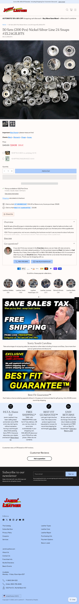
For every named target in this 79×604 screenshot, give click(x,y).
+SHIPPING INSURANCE (20, 159)
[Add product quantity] (12, 171)
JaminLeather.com (8, 549)
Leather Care (45, 529)
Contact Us (6, 556)
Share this (9, 209)
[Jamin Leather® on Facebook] (3, 520)
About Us (5, 552)
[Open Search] (67, 10)
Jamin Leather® (19, 600)
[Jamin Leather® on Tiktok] (16, 520)
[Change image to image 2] (12, 124)
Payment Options (47, 539)
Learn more (61, 1)
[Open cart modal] (71, 10)
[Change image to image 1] (5, 124)
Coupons (5, 536)
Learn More (52, 423)
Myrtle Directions (8, 563)
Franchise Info (7, 559)
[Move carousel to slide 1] (38, 291)
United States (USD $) (12, 596)
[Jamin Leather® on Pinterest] (10, 520)
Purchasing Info (46, 536)
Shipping (5, 193)
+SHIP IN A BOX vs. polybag (21, 153)
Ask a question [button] (39, 453)
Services (5, 539)
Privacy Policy (7, 533)
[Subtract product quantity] (4, 171)
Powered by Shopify (32, 600)
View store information (12, 188)
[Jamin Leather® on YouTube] (20, 520)
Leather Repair (46, 533)
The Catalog (6, 526)
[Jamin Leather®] (15, 10)
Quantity (5, 167)
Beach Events (7, 566)
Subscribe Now (7, 529)
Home (4, 24)
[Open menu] (75, 10)
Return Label (45, 543)
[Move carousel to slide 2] (40, 291)
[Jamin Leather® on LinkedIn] (23, 520)
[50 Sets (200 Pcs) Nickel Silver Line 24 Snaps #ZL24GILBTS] (39, 79)
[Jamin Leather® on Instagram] (13, 520)
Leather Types (46, 526)
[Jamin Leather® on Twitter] (7, 520)
